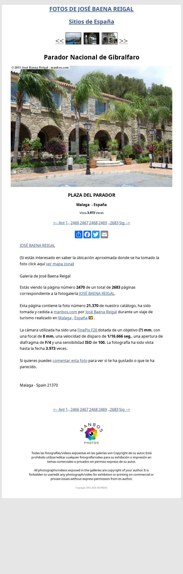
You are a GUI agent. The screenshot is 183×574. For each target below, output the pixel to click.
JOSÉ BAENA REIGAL (37, 245)
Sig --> (124, 222)
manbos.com (65, 311)
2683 (114, 222)
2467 (84, 222)
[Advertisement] (91, 538)
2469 (102, 222)
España (80, 317)
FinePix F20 (87, 330)
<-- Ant (59, 222)
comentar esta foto (70, 360)
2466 (75, 222)
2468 (93, 222)
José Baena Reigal (101, 311)
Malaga (64, 317)
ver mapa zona (59, 263)
